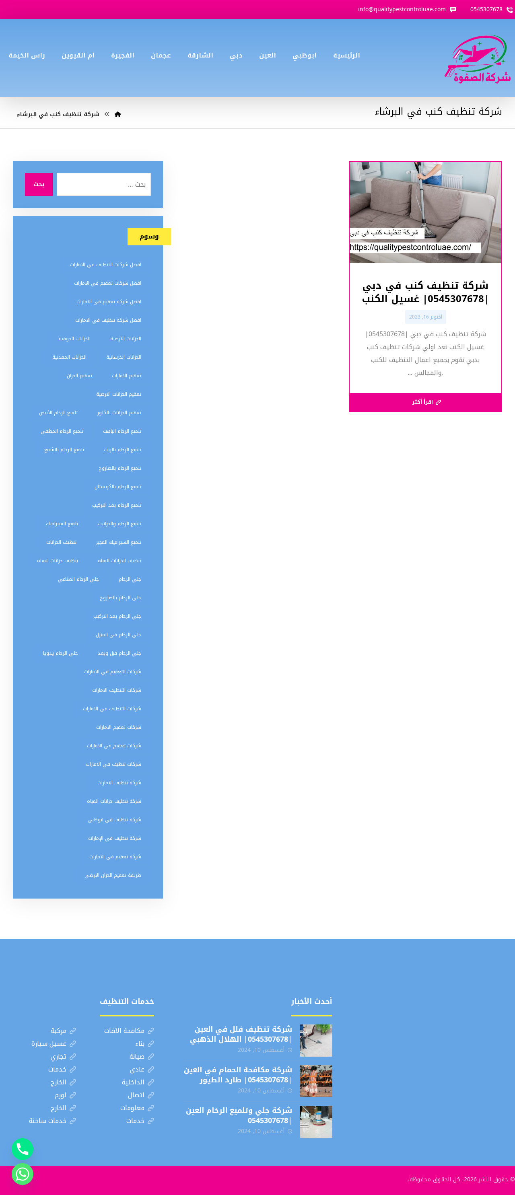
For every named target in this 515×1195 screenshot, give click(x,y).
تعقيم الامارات (126, 375)
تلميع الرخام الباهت (122, 431)
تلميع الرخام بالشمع (64, 449)
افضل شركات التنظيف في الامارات (105, 264)
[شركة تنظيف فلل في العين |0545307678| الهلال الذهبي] (316, 1040)
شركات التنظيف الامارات (116, 690)
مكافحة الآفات (124, 1030)
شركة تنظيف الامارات (119, 782)
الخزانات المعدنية (69, 357)
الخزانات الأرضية (125, 338)
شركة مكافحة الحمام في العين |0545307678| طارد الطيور (238, 1075)
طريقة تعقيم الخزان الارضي (112, 875)
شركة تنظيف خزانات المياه (114, 801)
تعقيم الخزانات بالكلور (119, 412)
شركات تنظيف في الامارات (113, 764)
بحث (38, 184)
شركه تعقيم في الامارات (115, 856)
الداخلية (133, 1082)
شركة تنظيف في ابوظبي (114, 819)
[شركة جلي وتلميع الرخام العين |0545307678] (316, 1122)
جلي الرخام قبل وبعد (119, 653)
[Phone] (22, 1149)
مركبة (58, 1030)
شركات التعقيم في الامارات (112, 671)
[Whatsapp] (22, 1174)
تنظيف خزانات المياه (57, 560)
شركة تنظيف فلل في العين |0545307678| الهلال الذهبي (241, 1034)
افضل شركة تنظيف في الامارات (108, 320)
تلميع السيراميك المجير (118, 542)
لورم (60, 1095)
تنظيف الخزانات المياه (119, 560)
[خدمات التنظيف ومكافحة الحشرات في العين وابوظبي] (477, 58)
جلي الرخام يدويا (60, 653)
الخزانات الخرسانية (123, 357)
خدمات (57, 1069)
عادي (137, 1069)
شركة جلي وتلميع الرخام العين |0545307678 (239, 1115)
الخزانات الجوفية (75, 338)
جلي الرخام (130, 579)
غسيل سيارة (48, 1043)
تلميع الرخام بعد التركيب (116, 505)
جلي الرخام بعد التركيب (117, 616)
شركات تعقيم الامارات (118, 727)
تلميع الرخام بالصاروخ (120, 468)
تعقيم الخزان (79, 375)
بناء (139, 1043)
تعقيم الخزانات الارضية (118, 394)
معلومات (132, 1108)
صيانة (137, 1056)
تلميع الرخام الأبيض (58, 412)
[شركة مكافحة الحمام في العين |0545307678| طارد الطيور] (316, 1081)
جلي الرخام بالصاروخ (120, 597)
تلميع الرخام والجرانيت (119, 523)
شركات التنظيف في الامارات (112, 708)
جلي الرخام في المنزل (118, 634)
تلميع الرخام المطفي (62, 431)
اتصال (136, 1095)
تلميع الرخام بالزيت (122, 449)
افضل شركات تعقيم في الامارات (107, 283)
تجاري (58, 1056)
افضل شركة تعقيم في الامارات (108, 301)
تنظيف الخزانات (61, 542)
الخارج (58, 1082)
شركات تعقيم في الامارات (114, 745)
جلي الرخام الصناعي (78, 579)
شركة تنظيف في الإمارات (114, 838)
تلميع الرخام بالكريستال (118, 486)
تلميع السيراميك (62, 523)
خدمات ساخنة (47, 1121)
